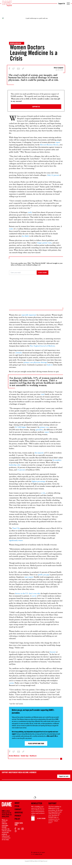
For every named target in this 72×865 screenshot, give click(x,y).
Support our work (63, 776)
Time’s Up (16, 528)
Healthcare (33, 756)
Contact (18, 809)
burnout (53, 652)
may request (29, 577)
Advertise (19, 812)
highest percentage (38, 481)
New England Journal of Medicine (42, 346)
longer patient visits (44, 243)
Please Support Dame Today (36, 743)
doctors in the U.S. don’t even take (27, 593)
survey (34, 596)
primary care (44, 427)
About (17, 803)
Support (52, 803)
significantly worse (16, 540)
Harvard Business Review (49, 145)
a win (43, 493)
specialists (39, 430)
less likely (25, 236)
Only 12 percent (53, 175)
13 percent (21, 470)
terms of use (38, 854)
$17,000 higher (20, 427)
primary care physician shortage (35, 362)
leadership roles (14, 465)
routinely (18, 353)
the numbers (56, 460)
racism (11, 683)
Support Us (61, 3)
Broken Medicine (15, 43)
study (30, 212)
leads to (50, 365)
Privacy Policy (18, 817)
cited (42, 394)
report (58, 142)
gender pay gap (43, 575)
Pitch (17, 806)
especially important (28, 315)
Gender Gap (24, 756)
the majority (39, 453)
